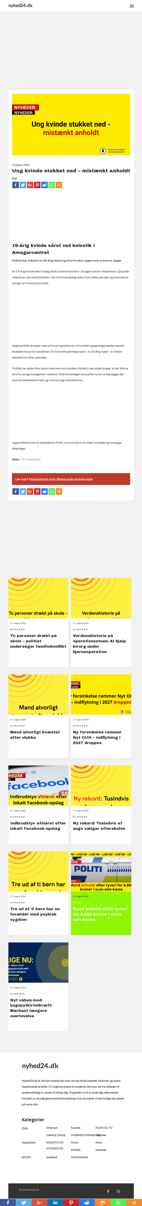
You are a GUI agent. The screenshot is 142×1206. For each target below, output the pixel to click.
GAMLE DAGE (55, 1135)
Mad (99, 1142)
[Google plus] (30, 185)
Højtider (101, 1135)
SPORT (26, 1157)
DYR (25, 1128)
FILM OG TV (104, 1127)
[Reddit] (44, 185)
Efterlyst (52, 1127)
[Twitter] (23, 185)
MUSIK (76, 1149)
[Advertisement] (71, 53)
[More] (59, 185)
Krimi (74, 1142)
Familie (75, 1127)
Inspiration (29, 1142)
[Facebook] (15, 185)
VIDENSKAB (79, 1157)
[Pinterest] (37, 185)
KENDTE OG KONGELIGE (54, 1145)
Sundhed (51, 1157)
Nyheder (101, 1149)
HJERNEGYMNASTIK (83, 1135)
